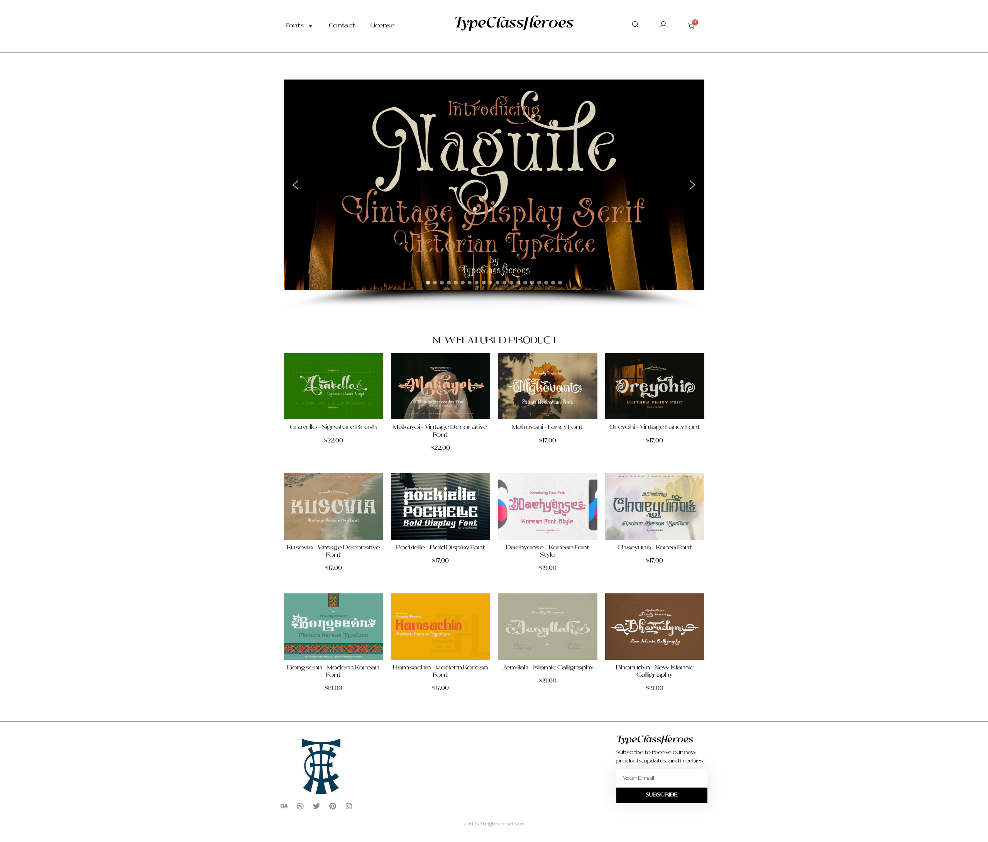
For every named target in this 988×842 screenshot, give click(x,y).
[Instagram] (348, 806)
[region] (494, 194)
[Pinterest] (332, 806)
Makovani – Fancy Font (547, 427)
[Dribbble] (300, 806)
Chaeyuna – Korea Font (655, 548)
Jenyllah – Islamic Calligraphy (548, 668)
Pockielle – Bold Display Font (440, 548)
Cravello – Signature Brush (333, 427)
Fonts (295, 26)
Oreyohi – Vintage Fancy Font (654, 427)
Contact (342, 26)
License (382, 26)
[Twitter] (316, 806)
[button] (295, 185)
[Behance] (284, 806)
